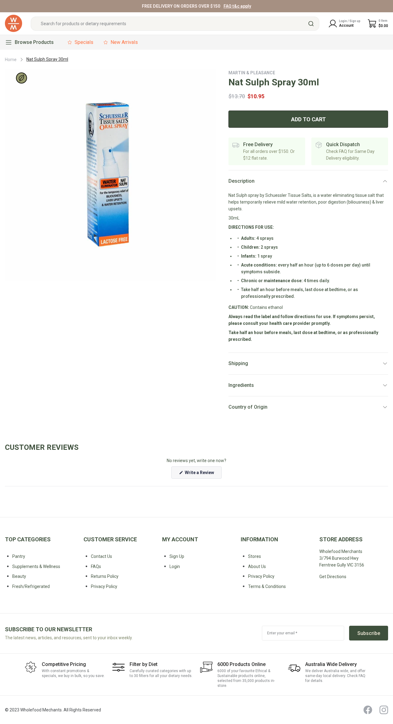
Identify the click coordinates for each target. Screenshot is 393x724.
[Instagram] (383, 710)
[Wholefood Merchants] (13, 23)
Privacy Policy (261, 576)
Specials (84, 42)
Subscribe (368, 633)
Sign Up (176, 556)
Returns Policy (105, 576)
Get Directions (332, 576)
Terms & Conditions (267, 586)
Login (174, 566)
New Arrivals (124, 42)
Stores (254, 556)
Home (11, 59)
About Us (257, 566)
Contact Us (101, 556)
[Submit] (312, 23)
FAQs (96, 566)
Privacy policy (104, 586)
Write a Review (203, 474)
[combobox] (175, 24)
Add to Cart (308, 119)
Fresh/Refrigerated (31, 586)
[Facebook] (368, 710)
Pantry (18, 556)
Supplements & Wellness (36, 566)
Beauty (19, 576)
